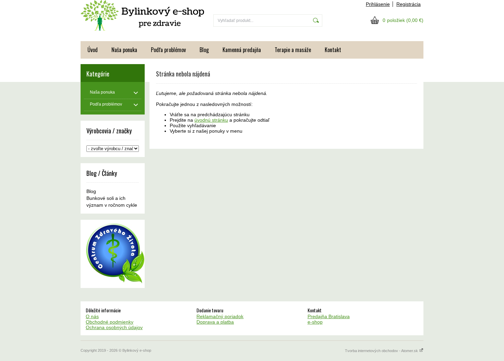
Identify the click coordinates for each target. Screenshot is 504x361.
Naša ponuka (124, 50)
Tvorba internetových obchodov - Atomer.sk (382, 351)
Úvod (92, 50)
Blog (204, 50)
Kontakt (333, 50)
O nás (92, 316)
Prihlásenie (378, 4)
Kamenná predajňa (242, 50)
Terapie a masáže (293, 50)
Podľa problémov (168, 50)
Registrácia (408, 4)
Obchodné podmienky (109, 322)
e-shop (315, 322)
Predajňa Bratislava (329, 316)
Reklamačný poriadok (219, 316)
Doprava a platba (215, 322)
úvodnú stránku (211, 120)
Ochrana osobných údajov (114, 327)
